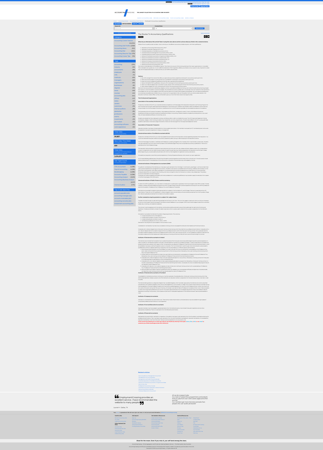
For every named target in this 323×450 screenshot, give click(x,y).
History (179, 423)
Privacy (179, 428)
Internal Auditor (119, 185)
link (195, 321)
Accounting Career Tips (122, 56)
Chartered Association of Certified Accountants (149, 380)
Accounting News (120, 48)
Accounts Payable (120, 174)
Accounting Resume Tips (123, 53)
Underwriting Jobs (119, 433)
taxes (116, 90)
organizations (119, 82)
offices (116, 98)
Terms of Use (180, 426)
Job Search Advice (136, 423)
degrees (117, 88)
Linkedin (147, 326)
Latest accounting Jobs (120, 421)
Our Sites (117, 419)
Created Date (159, 26)
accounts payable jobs (122, 193)
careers (116, 103)
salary (116, 101)
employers (118, 72)
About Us (179, 421)
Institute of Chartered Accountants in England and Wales (152, 382)
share (188, 321)
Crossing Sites (196, 419)
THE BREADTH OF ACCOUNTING (146, 377)
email (201, 321)
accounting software (121, 124)
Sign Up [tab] (135, 23)
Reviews (134, 421)
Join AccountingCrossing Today (124, 33)
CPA (115, 75)
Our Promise (196, 429)
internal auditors (120, 109)
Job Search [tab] (117, 23)
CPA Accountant (120, 167)
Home (115, 21)
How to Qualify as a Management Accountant (149, 375)
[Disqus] (174, 350)
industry (117, 67)
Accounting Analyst (121, 177)
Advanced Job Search (137, 424)
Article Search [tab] (126, 23)
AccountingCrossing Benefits (139, 419)
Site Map (195, 421)
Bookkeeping (119, 172)
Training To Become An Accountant (147, 391)
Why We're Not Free (198, 431)
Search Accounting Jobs (144, 18)
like (191, 321)
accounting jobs (119, 96)
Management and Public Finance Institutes (148, 379)
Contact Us (180, 431)
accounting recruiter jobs (122, 201)
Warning (195, 433)
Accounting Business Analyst (124, 180)
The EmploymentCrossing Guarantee (198, 424)
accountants (118, 69)
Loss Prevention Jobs (120, 432)
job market (118, 122)
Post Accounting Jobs (177, 18)
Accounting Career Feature (136, 21)
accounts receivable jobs (122, 198)
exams (116, 116)
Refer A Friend (189, 18)
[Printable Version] (205, 36)
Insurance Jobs (118, 430)
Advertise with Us (197, 428)
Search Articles (199, 28)
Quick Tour (180, 433)
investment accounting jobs (123, 203)
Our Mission (180, 424)
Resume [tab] (141, 23)
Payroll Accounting (120, 169)
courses (117, 93)
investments (118, 119)
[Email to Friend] (208, 36)
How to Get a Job (142, 384)
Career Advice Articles (156, 417)
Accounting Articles (123, 21)
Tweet (144, 326)
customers (118, 106)
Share (139, 326)
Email (150, 326)
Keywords (117, 26)
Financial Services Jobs (120, 428)
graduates (117, 111)
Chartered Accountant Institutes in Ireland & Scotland (151, 387)
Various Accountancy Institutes (145, 389)
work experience (120, 127)
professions (118, 114)
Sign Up (134, 417)
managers (117, 80)
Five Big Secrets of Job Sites (138, 426)
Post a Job (195, 6)
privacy (117, 412)
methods (117, 77)
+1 (142, 326)
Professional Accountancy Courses (146, 385)
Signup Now (204, 6)
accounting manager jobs (123, 196)
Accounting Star (119, 51)
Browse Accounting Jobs (161, 18)
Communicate (180, 429)
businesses (118, 85)
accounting (118, 64)
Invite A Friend (154, 428)
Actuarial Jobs (118, 426)
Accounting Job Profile (122, 46)
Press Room (196, 417)
